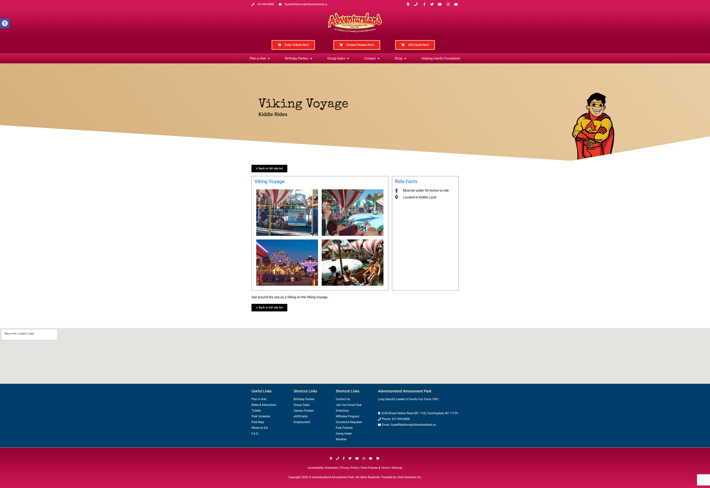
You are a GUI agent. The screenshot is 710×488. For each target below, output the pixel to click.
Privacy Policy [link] (349, 468)
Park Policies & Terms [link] (375, 468)
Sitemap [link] (396, 468)
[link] (5, 23)
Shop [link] (398, 58)
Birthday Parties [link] (296, 58)
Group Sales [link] (336, 58)
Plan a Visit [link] (258, 58)
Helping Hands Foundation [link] (440, 58)
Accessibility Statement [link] (323, 468)
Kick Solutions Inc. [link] (410, 477)
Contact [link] (370, 58)
